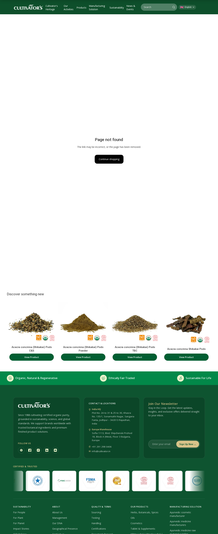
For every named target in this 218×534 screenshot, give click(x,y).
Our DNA (57, 523)
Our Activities (68, 7)
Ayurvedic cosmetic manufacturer (180, 514)
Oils (133, 517)
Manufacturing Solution (97, 7)
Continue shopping (109, 159)
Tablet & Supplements (143, 528)
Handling (96, 523)
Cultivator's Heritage (51, 7)
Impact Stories (21, 528)
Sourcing (96, 512)
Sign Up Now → (187, 444)
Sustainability (117, 7)
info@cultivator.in (101, 451)
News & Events (130, 7)
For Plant (18, 517)
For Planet (19, 523)
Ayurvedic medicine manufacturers (180, 523)
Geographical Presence (65, 528)
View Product (31, 357)
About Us (57, 512)
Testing (95, 517)
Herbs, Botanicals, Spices (144, 512)
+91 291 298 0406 (102, 446)
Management (59, 517)
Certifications (98, 528)
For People (19, 512)
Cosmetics (136, 523)
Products (81, 7)
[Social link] (21, 450)
